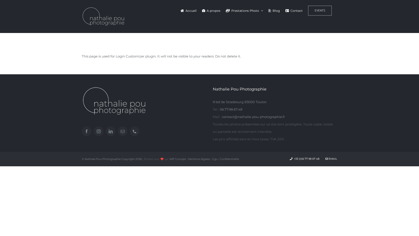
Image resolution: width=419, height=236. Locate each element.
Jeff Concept (177, 159)
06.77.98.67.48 (231, 109)
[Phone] (134, 131)
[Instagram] (98, 131)
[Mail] (122, 131)
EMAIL (332, 158)
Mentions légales (199, 159)
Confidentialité (229, 159)
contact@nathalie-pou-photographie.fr (253, 117)
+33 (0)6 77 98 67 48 (306, 158)
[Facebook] (86, 131)
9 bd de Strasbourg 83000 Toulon (240, 102)
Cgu (215, 159)
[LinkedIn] (110, 131)
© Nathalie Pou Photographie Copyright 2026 (112, 159)
